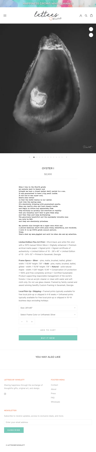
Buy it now (48, 338)
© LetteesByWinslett (15, 445)
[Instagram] (5, 393)
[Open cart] (91, 15)
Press (53, 393)
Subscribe (13, 430)
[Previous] (29, 157)
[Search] (86, 15)
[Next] (66, 157)
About (53, 389)
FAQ (52, 397)
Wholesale (55, 402)
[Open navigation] (5, 15)
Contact (54, 385)
